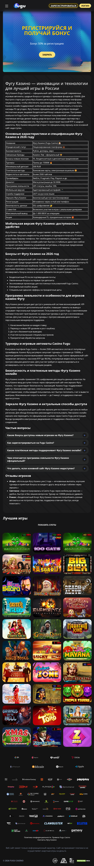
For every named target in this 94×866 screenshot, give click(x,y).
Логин (85, 5)
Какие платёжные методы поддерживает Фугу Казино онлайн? (44, 450)
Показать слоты (47, 525)
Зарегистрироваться (63, 5)
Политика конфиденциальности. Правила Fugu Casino (47, 837)
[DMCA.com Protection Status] (83, 860)
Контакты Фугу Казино (47, 840)
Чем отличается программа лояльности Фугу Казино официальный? (38, 459)
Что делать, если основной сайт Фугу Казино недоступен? (41, 468)
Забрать (47, 54)
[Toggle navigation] (6, 5)
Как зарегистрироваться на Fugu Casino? (30, 442)
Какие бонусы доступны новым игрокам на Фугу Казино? (40, 435)
